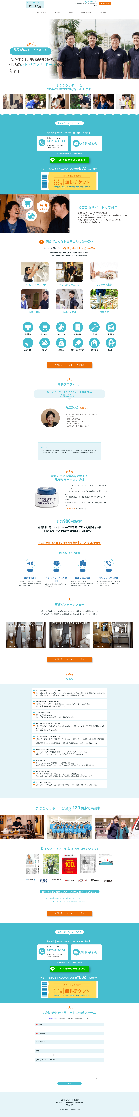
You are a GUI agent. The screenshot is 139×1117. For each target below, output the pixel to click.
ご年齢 (38, 1051)
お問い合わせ (106, 3)
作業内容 (57, 12)
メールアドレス (40, 1041)
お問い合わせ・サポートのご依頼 (69, 365)
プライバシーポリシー (54, 1018)
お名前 (41, 1024)
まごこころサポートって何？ (40, 12)
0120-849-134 (56, 141)
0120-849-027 (92, 2)
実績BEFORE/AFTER (86, 12)
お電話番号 (42, 1033)
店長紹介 (70, 12)
